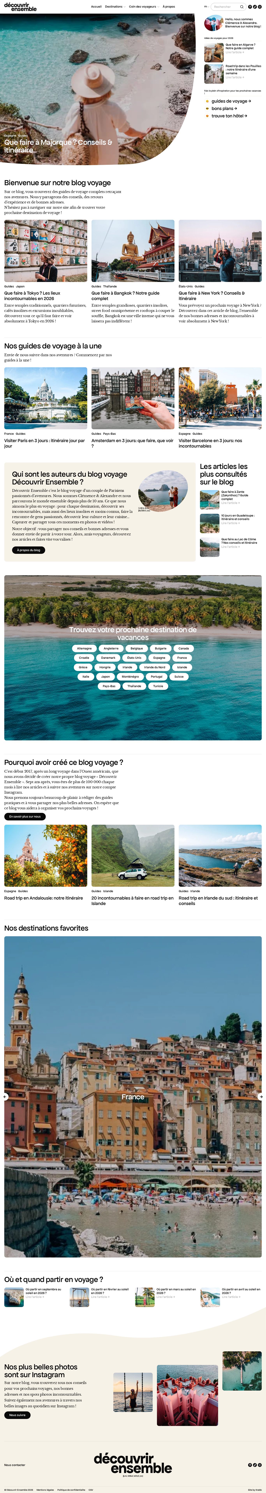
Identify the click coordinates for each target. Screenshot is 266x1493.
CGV (91, 1490)
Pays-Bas (109, 686)
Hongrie (105, 667)
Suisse (179, 676)
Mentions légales (45, 1490)
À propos (169, 6)
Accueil (96, 6)
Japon (105, 676)
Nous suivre (17, 1415)
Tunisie (158, 686)
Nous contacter (14, 1465)
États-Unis (134, 658)
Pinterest (250, 7)
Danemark (108, 658)
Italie (86, 676)
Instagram (260, 7)
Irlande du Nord (154, 667)
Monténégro (130, 676)
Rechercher (241, 6)
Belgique (137, 648)
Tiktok (255, 7)
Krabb (259, 1490)
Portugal (156, 676)
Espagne (159, 658)
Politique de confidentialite (71, 1490)
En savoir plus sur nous (25, 816)
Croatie (84, 658)
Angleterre (111, 648)
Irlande (127, 667)
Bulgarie (160, 648)
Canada (184, 648)
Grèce (83, 667)
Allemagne (84, 648)
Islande (182, 667)
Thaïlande (134, 686)
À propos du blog (28, 550)
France (182, 658)
